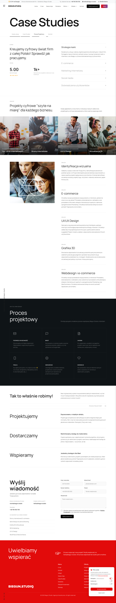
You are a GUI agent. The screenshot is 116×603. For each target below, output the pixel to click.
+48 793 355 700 (75, 1)
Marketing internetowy (72, 70)
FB (4, 599)
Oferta (65, 6)
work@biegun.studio (16, 503)
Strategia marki (68, 47)
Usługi (59, 573)
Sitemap (60, 587)
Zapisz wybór (101, 593)
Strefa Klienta (104, 1)
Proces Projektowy (39, 34)
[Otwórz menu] (4, 6)
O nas (41, 6)
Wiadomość (64, 495)
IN (4, 593)
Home (36, 6)
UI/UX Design (87, 573)
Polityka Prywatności (63, 584)
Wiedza (73, 6)
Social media (67, 78)
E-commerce (67, 63)
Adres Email (87, 480)
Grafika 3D (87, 581)
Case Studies (26, 34)
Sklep (104, 6)
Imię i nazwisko (65, 480)
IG (4, 596)
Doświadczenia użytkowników (75, 85)
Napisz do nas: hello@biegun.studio (4, 300)
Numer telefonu (65, 488)
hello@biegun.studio (90, 1)
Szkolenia (58, 6)
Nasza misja (49, 6)
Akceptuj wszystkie (101, 589)
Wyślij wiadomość (93, 6)
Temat (86, 488)
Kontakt (82, 6)
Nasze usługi (15, 34)
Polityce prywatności (103, 575)
